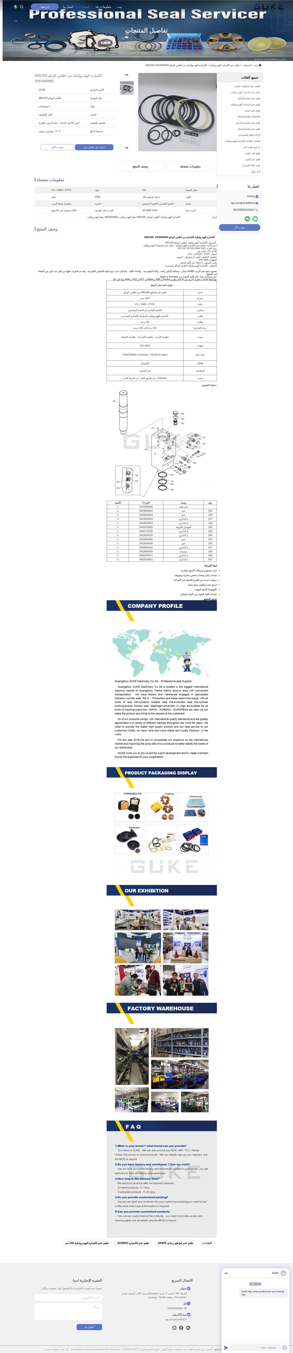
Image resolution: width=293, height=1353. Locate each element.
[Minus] (226, 1273)
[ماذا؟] (255, 219)
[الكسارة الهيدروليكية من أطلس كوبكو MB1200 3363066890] (177, 112)
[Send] (226, 1347)
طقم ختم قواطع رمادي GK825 (175, 1243)
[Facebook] (181, 1328)
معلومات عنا (103, 6)
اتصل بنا (68, 6)
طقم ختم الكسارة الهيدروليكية (224, 65)
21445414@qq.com (243, 203)
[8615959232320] (174, 1328)
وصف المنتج (140, 166)
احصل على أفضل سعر (94, 147)
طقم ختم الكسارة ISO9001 (133, 1243)
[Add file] (284, 1347)
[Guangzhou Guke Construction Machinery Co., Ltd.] (269, 7)
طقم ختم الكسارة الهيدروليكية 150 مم (87, 1243)
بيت (119, 6)
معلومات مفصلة (190, 166)
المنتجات (84, 6)
